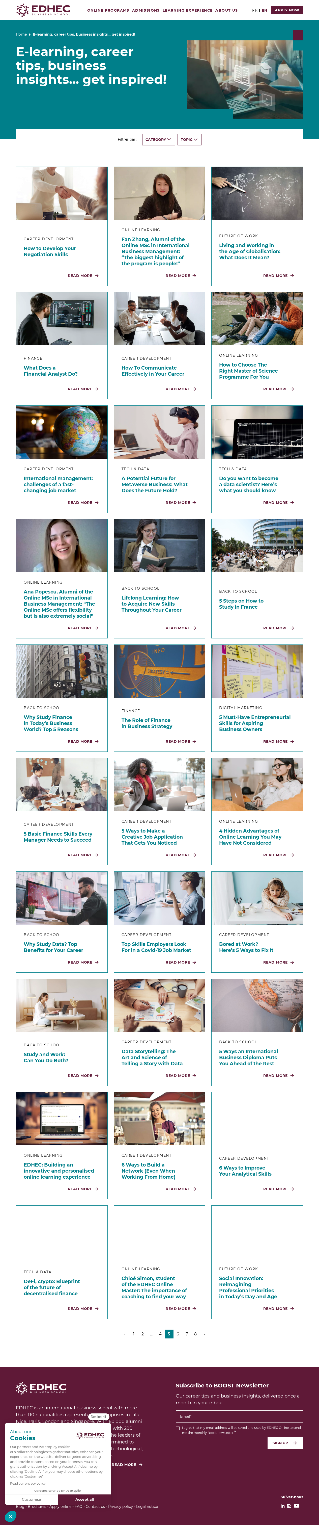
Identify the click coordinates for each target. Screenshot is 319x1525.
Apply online (60, 1506)
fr (255, 10)
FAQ (78, 1506)
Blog (20, 1506)
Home (21, 34)
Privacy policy (120, 1506)
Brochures (37, 1506)
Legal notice (147, 1506)
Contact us (95, 1506)
